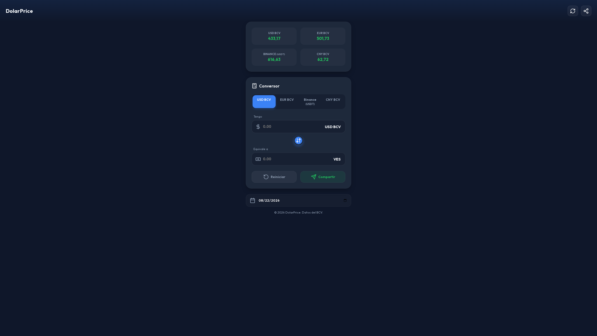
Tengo (257, 116)
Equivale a (260, 149)
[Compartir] (586, 11)
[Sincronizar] (573, 11)
